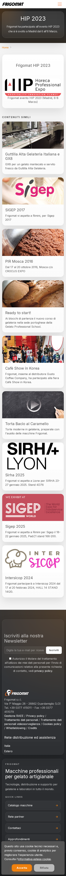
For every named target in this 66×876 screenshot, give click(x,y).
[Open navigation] (59, 4)
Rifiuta (44, 867)
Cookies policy (52, 724)
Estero (8, 751)
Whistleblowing (15, 728)
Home (5, 47)
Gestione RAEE (14, 716)
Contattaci (14, 828)
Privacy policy (35, 716)
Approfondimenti (19, 839)
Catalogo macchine (20, 805)
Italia (7, 745)
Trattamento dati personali (21, 720)
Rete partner (16, 816)
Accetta (22, 867)
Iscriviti (54, 650)
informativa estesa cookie (34, 859)
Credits (32, 728)
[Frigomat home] (14, 4)
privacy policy (43, 671)
